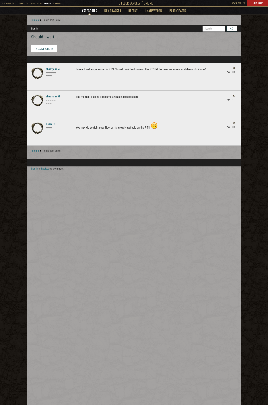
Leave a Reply (45, 48)
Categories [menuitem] (89, 10)
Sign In (34, 28)
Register (45, 168)
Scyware (50, 124)
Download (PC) (238, 3)
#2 (233, 96)
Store (39, 3)
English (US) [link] (8, 3)
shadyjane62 (53, 69)
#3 (233, 123)
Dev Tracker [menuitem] (112, 10)
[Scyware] (37, 128)
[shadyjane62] (37, 73)
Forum (47, 3)
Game (22, 3)
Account (30, 3)
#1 (233, 68)
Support (57, 3)
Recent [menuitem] (132, 10)
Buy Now (258, 3)
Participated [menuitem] (177, 10)
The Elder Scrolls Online (134, 3)
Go (231, 28)
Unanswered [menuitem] (153, 10)
